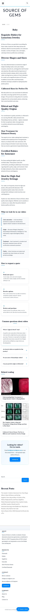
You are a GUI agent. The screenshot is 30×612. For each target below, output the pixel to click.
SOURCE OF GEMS (15, 12)
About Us (4, 594)
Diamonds (4, 553)
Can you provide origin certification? (13, 363)
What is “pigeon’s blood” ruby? (11, 329)
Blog (3, 596)
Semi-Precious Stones (7, 564)
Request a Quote (24, 609)
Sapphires (4, 559)
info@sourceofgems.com (15, 450)
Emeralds (4, 561)
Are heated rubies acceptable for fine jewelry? (13, 350)
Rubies (4, 556)
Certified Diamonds (7, 567)
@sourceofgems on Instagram (9, 581)
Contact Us (15, 459)
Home (3, 24)
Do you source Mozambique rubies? (13, 357)
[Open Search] (27, 3)
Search (3, 476)
